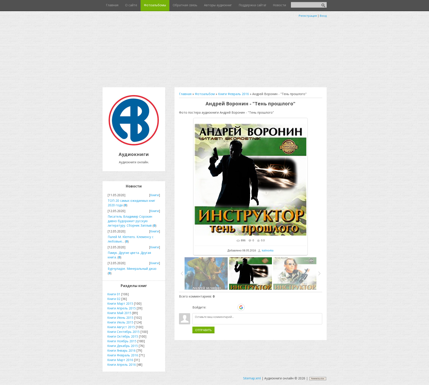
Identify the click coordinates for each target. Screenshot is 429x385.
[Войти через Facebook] (225, 307)
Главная (185, 94)
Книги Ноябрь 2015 (122, 341)
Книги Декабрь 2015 (122, 346)
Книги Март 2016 (120, 360)
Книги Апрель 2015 (121, 308)
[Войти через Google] (241, 307)
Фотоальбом (205, 94)
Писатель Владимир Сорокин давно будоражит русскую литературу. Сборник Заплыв (130, 221)
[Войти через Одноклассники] (249, 307)
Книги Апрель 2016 (121, 364)
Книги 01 (113, 294)
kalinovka (267, 250)
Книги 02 (113, 299)
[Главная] (134, 144)
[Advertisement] (214, 51)
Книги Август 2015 (121, 327)
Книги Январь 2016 (121, 350)
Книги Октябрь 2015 (122, 336)
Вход (323, 16)
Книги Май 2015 (119, 313)
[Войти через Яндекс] (233, 307)
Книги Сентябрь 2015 (123, 332)
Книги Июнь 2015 (120, 317)
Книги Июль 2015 (120, 322)
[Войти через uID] (210, 307)
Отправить (203, 330)
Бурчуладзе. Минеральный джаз (132, 268)
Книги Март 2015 (120, 303)
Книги (154, 195)
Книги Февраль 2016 (233, 94)
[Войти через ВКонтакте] (218, 307)
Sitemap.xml (252, 378)
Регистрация (308, 16)
